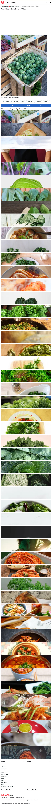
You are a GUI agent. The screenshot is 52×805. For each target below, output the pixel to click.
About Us (3, 800)
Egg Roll (2, 780)
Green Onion (3, 770)
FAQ (20, 800)
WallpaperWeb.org (5, 6)
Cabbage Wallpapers (14, 6)
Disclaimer (13, 800)
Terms (30, 800)
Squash (2, 784)
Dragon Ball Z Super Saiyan (7, 786)
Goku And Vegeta (4, 776)
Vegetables (15, 101)
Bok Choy (30, 101)
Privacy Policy (25, 800)
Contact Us (8, 800)
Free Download (26, 105)
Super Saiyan (4, 782)
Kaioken (2, 778)
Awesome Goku (4, 774)
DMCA (17, 800)
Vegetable (39, 101)
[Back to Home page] (2, 2)
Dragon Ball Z (4, 768)
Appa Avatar (3, 772)
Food (23, 101)
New (33, 800)
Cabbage (7, 101)
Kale (46, 101)
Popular (36, 800)
